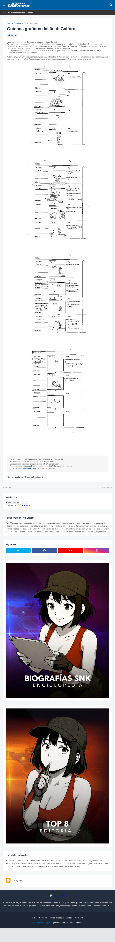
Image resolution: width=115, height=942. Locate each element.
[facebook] (44, 550)
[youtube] (70, 550)
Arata (30, 13)
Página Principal (14, 23)
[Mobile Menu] (4, 5)
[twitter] (18, 550)
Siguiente (106, 488)
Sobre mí (43, 918)
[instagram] (96, 550)
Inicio (34, 918)
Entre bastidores (31, 23)
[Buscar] (111, 5)
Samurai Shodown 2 (34, 477)
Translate (26, 505)
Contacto (79, 918)
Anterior (8, 488)
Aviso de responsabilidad (14, 13)
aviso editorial (30, 468)
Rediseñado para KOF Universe (68, 923)
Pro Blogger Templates (42, 923)
